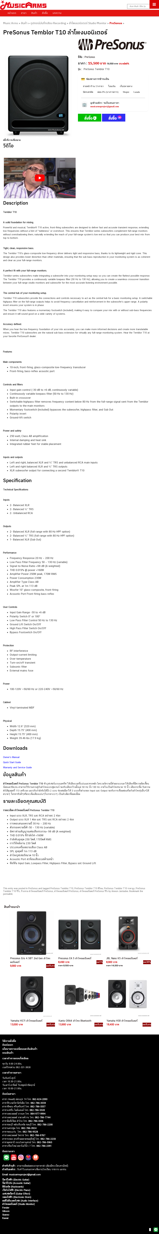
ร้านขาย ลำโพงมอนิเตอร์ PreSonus (37, 891)
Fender (5, 1207)
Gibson (5, 1211)
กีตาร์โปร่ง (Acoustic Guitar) (16, 1183)
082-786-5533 (37, 1110)
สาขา (23, 12)
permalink (8, 894)
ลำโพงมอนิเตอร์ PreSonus (66, 891)
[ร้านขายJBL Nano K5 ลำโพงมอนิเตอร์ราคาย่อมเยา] (127, 933)
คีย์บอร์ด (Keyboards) (13, 1186)
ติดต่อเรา (7, 1044)
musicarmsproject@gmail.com (104, 106)
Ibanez (5, 1214)
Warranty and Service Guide (17, 767)
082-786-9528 (30, 1131)
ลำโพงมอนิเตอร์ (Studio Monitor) (18, 1204)
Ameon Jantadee (119, 891)
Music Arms (10, 23)
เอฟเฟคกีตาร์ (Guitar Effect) (16, 1193)
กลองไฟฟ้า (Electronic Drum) (16, 1197)
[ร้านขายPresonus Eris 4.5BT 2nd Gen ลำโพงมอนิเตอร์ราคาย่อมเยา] (31, 933)
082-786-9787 (37, 1135)
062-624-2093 (39, 1099)
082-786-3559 (38, 1103)
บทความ (57, 12)
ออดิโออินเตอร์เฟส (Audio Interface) (20, 1200)
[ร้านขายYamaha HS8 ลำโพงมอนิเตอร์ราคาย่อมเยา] (127, 995)
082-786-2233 (48, 1139)
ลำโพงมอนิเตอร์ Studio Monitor (88, 23)
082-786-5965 (44, 1142)
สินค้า (34, 12)
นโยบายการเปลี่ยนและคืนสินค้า (19, 1049)
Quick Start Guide (12, 762)
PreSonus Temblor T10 (61, 888)
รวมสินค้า (7, 1052)
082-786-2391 (44, 1146)
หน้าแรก (12, 12)
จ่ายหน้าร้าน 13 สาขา (93, 86)
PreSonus (115, 23)
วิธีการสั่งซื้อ (9, 1041)
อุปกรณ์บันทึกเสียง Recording (48, 23)
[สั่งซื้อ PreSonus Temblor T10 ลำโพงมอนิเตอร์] (89, 118)
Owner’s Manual (11, 757)
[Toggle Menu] (154, 4)
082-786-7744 (42, 1117)
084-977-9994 (37, 1113)
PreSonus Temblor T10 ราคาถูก (119, 888)
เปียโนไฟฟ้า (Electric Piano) (16, 1190)
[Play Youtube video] (40, 178)
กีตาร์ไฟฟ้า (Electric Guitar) (15, 1179)
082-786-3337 (37, 1106)
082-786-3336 (35, 1121)
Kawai (5, 1218)
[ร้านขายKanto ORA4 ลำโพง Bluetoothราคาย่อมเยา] (79, 995)
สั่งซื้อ (45, 12)
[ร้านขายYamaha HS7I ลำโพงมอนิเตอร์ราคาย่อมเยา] (31, 995)
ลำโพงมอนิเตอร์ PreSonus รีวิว (94, 891)
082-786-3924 (28, 1128)
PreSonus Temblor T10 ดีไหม (88, 888)
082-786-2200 (45, 1124)
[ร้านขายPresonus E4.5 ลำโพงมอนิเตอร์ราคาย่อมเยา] (79, 933)
